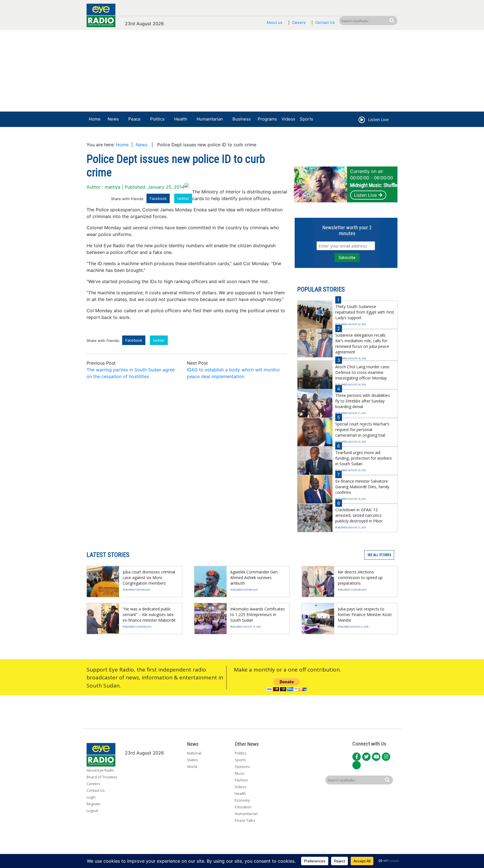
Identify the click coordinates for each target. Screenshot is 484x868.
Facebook (158, 198)
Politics (157, 119)
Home (95, 119)
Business (241, 119)
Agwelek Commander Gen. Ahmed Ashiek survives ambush (254, 577)
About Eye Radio (100, 770)
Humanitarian (210, 119)
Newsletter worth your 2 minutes (347, 230)
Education (243, 806)
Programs (267, 119)
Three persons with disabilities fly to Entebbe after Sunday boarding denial (362, 401)
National (194, 753)
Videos (288, 119)
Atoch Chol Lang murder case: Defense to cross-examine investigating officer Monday (362, 372)
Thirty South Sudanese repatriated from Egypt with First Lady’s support (364, 312)
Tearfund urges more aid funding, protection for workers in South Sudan (363, 458)
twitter (183, 198)
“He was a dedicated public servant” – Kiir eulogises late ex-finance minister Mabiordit (149, 614)
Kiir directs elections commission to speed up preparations (360, 577)
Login (91, 797)
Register (94, 803)
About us (274, 22)
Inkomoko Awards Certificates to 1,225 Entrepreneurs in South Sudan (257, 614)
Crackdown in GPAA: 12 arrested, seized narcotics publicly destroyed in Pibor (359, 515)
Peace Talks (245, 820)
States (192, 759)
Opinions (242, 766)
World (192, 766)
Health (180, 119)
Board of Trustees (102, 776)
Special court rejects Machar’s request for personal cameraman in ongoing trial (362, 429)
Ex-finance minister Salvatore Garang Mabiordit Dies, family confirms (362, 486)
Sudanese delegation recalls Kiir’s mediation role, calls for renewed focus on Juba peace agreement (362, 343)
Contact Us (325, 22)
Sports (306, 119)
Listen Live (365, 195)
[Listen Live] (361, 120)
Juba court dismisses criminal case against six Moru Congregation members (149, 577)
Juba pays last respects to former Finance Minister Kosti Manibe (365, 614)
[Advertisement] (242, 72)
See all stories (379, 555)
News (113, 119)
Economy (242, 800)
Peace (134, 119)
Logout (92, 810)
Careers (299, 22)
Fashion (241, 780)
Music (240, 773)
